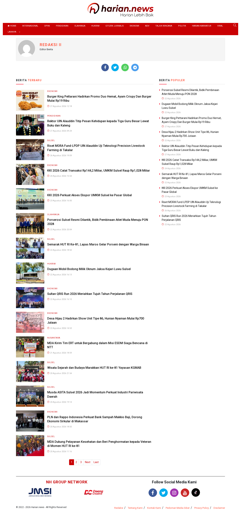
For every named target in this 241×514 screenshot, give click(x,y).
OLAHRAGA (79, 26)
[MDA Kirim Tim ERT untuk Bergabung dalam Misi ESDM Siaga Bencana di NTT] (30, 346)
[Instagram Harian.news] (174, 492)
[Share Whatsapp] (125, 67)
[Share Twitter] (115, 67)
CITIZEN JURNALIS (114, 26)
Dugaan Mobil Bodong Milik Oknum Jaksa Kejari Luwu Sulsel (89, 269)
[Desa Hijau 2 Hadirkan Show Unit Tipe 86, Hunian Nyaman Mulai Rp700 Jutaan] (30, 322)
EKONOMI (134, 26)
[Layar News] (40, 492)
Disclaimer (219, 507)
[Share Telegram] (135, 67)
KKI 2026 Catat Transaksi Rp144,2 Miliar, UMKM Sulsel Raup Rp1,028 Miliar (98, 170)
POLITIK (182, 26)
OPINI (47, 26)
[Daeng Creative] (93, 492)
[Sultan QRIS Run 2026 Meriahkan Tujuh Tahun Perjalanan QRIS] (30, 297)
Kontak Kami (154, 507)
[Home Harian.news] (120, 9)
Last (96, 462)
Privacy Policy (201, 507)
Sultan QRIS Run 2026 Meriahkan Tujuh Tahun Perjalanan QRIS (89, 294)
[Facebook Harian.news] (153, 492)
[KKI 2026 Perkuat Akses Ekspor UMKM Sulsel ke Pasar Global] (30, 199)
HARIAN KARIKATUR (201, 26)
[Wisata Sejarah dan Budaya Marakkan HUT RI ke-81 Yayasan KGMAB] (30, 371)
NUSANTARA (53, 338)
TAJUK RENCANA (163, 26)
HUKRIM (95, 26)
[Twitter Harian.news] (163, 492)
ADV (147, 26)
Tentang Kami (135, 507)
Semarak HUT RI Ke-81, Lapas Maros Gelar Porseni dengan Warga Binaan (98, 244)
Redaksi (118, 507)
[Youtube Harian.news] (185, 492)
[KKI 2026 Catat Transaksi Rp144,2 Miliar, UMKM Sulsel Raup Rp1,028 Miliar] (30, 174)
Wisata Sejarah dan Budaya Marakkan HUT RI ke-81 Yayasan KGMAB (94, 367)
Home (13, 26)
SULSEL (51, 140)
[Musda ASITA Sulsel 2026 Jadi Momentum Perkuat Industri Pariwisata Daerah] (30, 396)
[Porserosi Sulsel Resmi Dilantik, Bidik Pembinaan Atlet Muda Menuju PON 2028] (30, 223)
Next (87, 462)
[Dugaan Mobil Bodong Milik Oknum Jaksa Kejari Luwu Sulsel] (30, 273)
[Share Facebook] (105, 67)
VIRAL (220, 26)
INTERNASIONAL (30, 26)
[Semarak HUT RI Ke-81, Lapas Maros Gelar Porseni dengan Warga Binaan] (30, 248)
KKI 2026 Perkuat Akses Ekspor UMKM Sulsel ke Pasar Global (89, 195)
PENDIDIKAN (62, 26)
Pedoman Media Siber (178, 507)
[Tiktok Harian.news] (195, 492)
